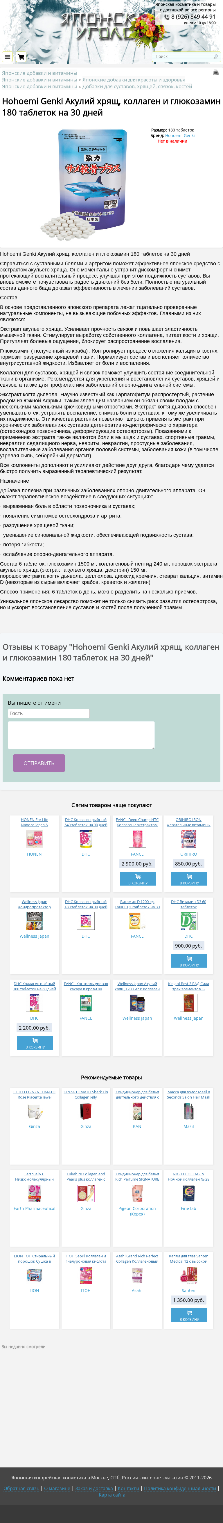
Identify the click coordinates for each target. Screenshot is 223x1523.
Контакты (128, 1488)
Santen (188, 1290)
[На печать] (217, 74)
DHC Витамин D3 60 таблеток (188, 904)
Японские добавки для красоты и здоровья (133, 79)
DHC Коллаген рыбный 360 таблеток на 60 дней (34, 986)
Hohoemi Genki (180, 135)
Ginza (34, 1126)
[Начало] (111, 47)
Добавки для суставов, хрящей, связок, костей (137, 86)
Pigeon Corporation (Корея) (137, 1211)
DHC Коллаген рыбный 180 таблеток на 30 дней (85, 904)
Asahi (137, 1290)
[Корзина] (21, 56)
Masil (189, 1126)
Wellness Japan (34, 936)
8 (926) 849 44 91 (193, 16)
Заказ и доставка (94, 1488)
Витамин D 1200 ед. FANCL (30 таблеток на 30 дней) (137, 907)
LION (34, 1290)
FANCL (137, 854)
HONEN (34, 854)
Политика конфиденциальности (180, 1488)
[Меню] (7, 56)
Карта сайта (112, 1495)
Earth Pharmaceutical (34, 1208)
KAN (137, 1126)
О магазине (57, 1488)
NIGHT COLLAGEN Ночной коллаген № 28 (188, 1176)
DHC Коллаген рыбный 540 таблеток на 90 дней (85, 822)
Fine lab (188, 1208)
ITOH (86, 1290)
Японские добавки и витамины (39, 73)
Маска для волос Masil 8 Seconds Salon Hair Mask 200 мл (188, 1097)
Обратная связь (21, 1488)
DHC (86, 854)
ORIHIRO (188, 854)
